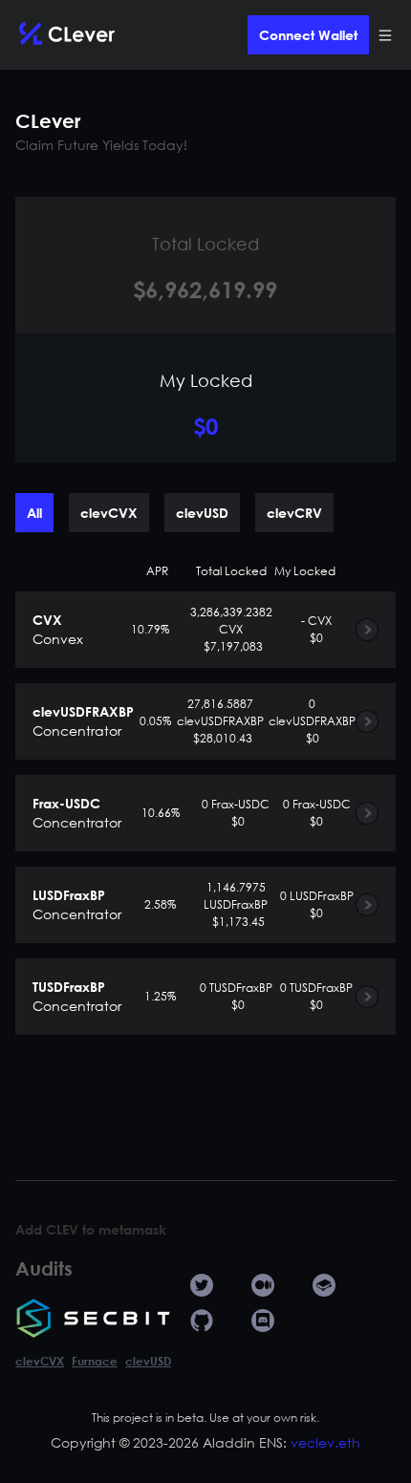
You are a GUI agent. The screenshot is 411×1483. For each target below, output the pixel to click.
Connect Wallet (308, 35)
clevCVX (109, 513)
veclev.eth (325, 1442)
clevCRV (294, 513)
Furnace (95, 1360)
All (34, 513)
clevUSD (202, 513)
